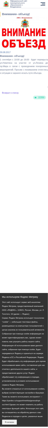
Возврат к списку (10, 93)
